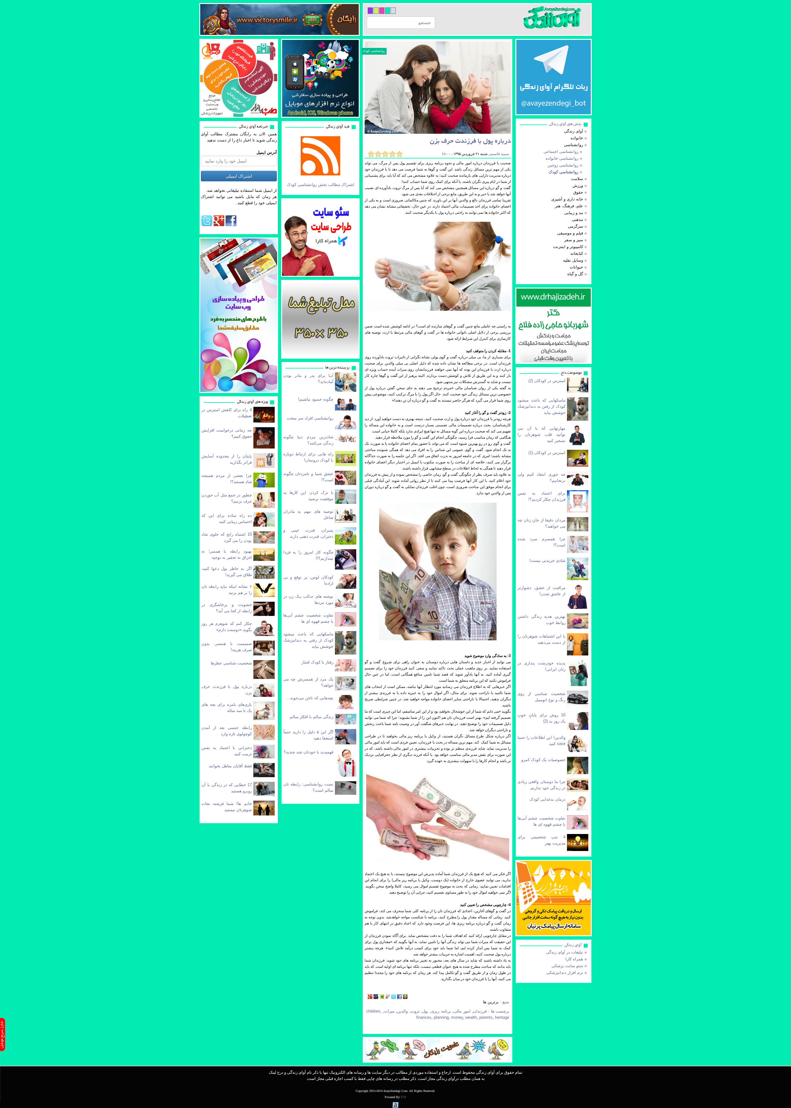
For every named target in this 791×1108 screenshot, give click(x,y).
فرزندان (480, 1011)
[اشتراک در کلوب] (387, 997)
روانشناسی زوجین (563, 165)
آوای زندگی (573, 945)
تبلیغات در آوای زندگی (564, 952)
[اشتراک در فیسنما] (376, 997)
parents (486, 1017)
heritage (502, 1017)
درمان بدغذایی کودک (547, 799)
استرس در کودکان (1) (546, 452)
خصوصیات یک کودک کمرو (543, 759)
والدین (402, 1011)
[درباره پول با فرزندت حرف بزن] (438, 87)
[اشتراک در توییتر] (393, 997)
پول (425, 1011)
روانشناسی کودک (374, 51)
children (373, 1011)
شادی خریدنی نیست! (547, 560)
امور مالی (462, 1011)
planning (441, 1017)
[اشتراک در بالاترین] (405, 997)
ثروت (415, 1011)
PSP (403, 1097)
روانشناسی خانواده (562, 158)
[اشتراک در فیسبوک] (399, 997)
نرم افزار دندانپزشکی (564, 972)
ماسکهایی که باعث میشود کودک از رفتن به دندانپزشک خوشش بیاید (308, 640)
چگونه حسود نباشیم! (315, 399)
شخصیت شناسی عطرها (231, 663)
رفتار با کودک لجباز (317, 662)
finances (423, 1017)
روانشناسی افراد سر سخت (310, 418)
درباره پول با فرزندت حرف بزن (470, 141)
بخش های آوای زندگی (565, 124)
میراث (389, 1011)
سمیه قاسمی (498, 154)
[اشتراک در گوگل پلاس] (370, 997)
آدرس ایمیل (266, 152)
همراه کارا (574, 959)
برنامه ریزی (441, 1011)
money (457, 1017)
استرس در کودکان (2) (546, 380)
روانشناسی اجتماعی (561, 151)
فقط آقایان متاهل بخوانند (230, 766)
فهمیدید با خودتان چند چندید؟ (308, 752)
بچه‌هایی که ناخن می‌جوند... (309, 698)
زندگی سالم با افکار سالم (311, 716)
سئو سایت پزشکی (567, 965)
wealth (471, 1017)
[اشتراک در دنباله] (381, 997)
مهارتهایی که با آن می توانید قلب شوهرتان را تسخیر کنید (541, 434)
